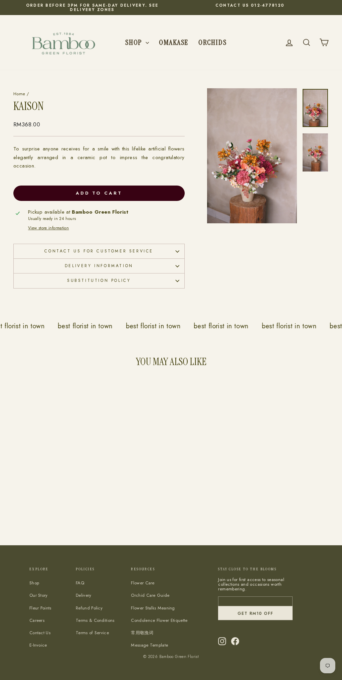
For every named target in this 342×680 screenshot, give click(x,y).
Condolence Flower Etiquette (159, 620)
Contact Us (39, 633)
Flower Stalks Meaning (153, 608)
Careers (36, 620)
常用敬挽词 (142, 633)
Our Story (38, 595)
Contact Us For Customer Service (98, 251)
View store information (48, 228)
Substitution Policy (99, 280)
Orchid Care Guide (150, 595)
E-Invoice (38, 645)
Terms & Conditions (95, 620)
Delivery (83, 595)
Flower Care (142, 583)
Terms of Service (92, 633)
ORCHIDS (212, 42)
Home (19, 94)
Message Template (149, 645)
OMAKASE (173, 42)
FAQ (80, 583)
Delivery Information (99, 266)
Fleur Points (40, 608)
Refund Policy (89, 608)
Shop (134, 42)
